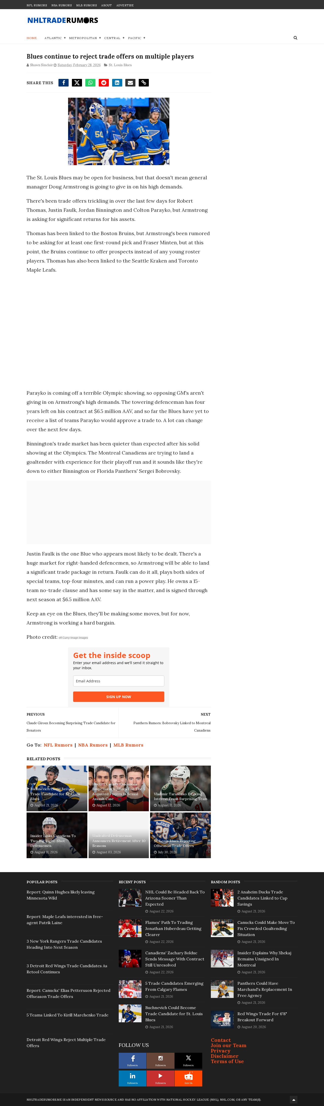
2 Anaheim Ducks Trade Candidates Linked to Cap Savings (262, 898)
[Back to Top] (293, 1099)
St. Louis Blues (120, 65)
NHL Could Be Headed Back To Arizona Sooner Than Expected (175, 898)
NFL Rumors (37, 5)
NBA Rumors (61, 5)
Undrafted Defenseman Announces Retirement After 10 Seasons (119, 841)
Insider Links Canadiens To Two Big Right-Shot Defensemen (53, 841)
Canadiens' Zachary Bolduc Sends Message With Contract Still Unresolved (174, 958)
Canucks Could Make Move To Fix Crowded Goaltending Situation (266, 928)
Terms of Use (227, 1061)
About (106, 5)
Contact (221, 1040)
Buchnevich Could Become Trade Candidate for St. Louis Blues (55, 794)
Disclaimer (225, 1056)
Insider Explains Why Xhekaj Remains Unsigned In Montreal (264, 958)
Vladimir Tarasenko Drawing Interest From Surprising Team (180, 796)
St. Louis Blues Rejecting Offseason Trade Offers (175, 843)
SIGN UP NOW (118, 696)
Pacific (134, 38)
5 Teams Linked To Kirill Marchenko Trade (67, 1014)
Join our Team (229, 1045)
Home (32, 38)
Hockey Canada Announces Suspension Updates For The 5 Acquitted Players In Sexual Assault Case (118, 791)
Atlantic (53, 38)
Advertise (125, 5)
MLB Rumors (86, 5)
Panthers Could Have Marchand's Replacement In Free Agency (264, 989)
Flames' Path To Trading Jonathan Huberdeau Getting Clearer (173, 928)
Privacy (221, 1050)
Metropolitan (83, 38)
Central (112, 38)
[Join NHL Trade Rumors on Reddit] (189, 1076)
